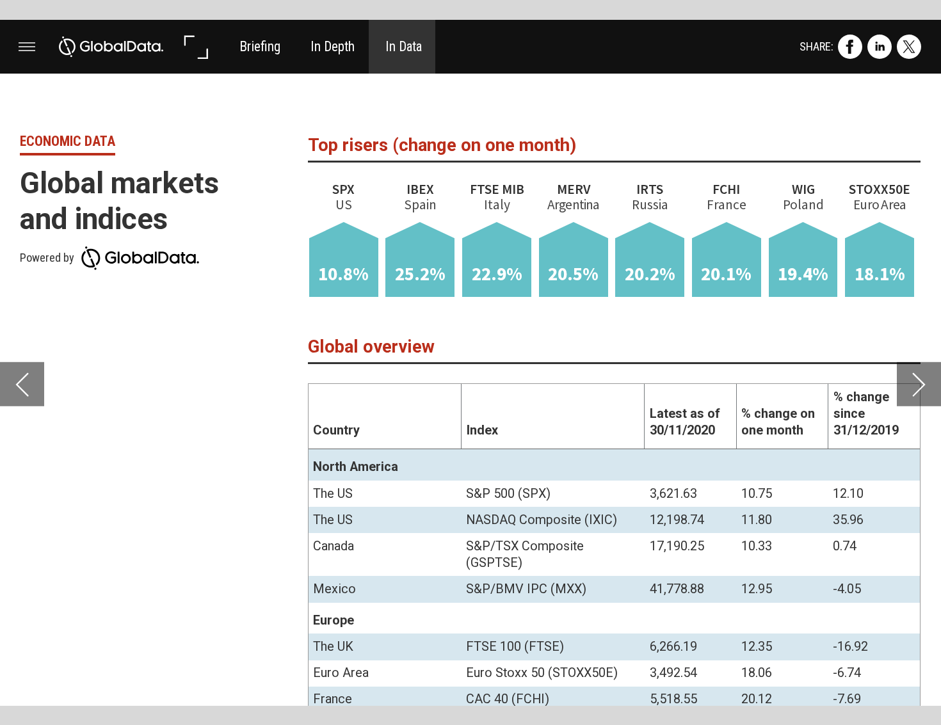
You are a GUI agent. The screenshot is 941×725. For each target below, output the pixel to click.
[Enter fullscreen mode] (195, 47)
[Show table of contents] (27, 47)
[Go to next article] (919, 384)
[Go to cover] (111, 47)
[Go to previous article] (22, 384)
